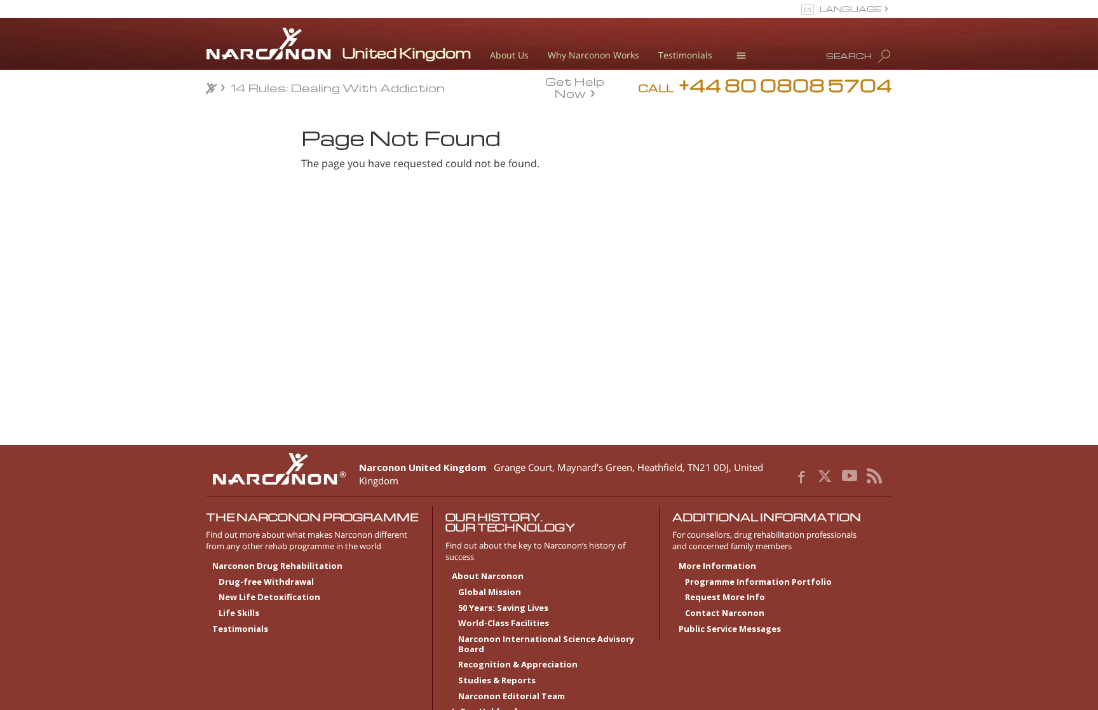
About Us (509, 55)
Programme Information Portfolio (758, 582)
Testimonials (685, 55)
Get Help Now (574, 86)
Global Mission (489, 592)
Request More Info (725, 597)
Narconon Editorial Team (511, 697)
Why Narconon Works (593, 55)
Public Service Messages (730, 629)
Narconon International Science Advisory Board (546, 644)
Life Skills (239, 613)
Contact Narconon (724, 613)
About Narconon (488, 576)
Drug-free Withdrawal (266, 582)
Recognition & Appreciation (518, 665)
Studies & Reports (497, 681)
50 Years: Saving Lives (503, 608)
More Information (717, 566)
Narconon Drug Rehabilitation (277, 566)
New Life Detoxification (269, 597)
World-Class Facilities (503, 623)
